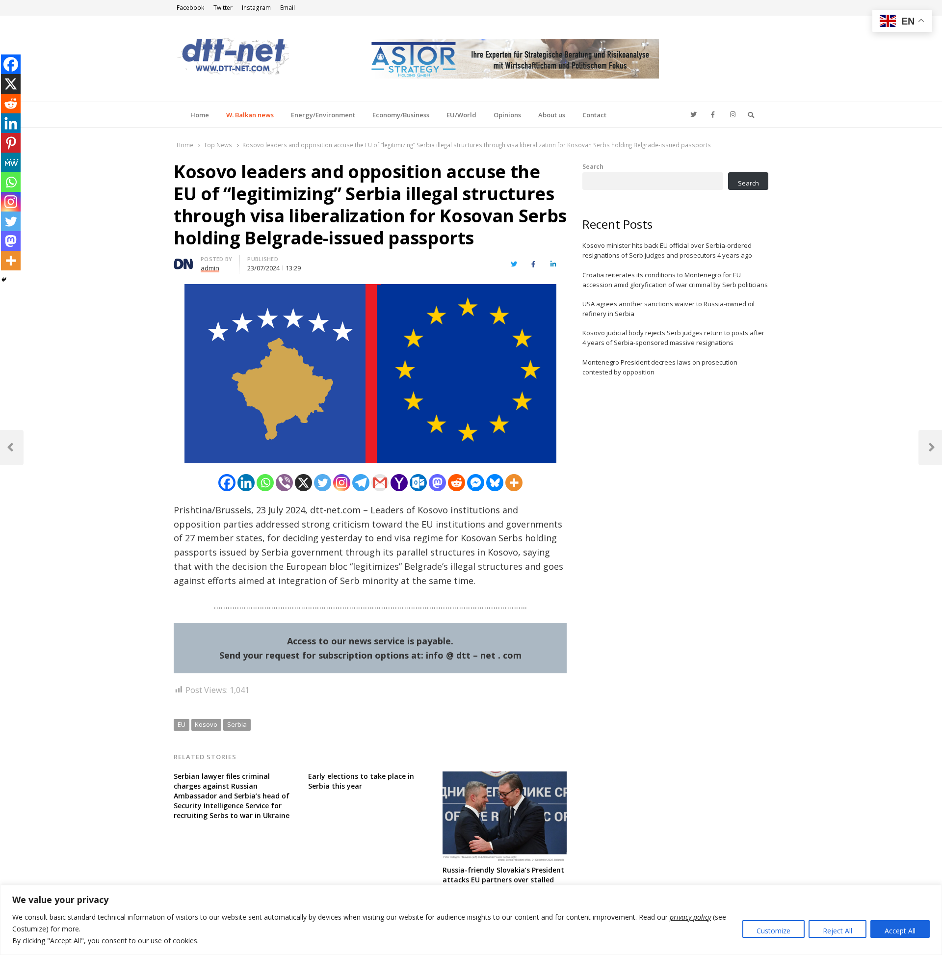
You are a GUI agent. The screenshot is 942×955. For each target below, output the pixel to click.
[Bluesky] (494, 482)
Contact (594, 114)
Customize (773, 930)
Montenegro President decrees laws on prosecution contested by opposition (659, 367)
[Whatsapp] (265, 482)
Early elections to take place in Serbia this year (361, 781)
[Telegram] (360, 482)
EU (181, 724)
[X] (303, 482)
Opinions (507, 114)
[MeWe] (11, 162)
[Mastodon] (437, 482)
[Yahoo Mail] (399, 482)
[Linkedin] (246, 482)
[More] (514, 482)
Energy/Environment (323, 114)
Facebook (190, 7)
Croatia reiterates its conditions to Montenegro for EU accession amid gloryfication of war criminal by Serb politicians (675, 279)
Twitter (223, 7)
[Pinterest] (11, 143)
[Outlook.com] (418, 482)
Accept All (900, 930)
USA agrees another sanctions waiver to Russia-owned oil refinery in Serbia (668, 308)
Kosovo (206, 724)
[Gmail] (380, 482)
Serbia (237, 724)
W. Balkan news (250, 114)
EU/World (461, 114)
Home (199, 114)
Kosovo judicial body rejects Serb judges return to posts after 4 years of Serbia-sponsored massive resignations (673, 337)
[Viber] (284, 482)
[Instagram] (341, 482)
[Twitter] (322, 482)
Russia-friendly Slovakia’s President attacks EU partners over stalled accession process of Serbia (503, 879)
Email (287, 7)
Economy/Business (400, 114)
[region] (471, 920)
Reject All (837, 930)
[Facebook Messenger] (475, 482)
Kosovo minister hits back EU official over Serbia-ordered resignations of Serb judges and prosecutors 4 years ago (667, 250)
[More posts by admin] (183, 260)
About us (551, 114)
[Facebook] (227, 482)
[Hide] (4, 280)
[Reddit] (456, 482)
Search (592, 166)
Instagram (256, 7)
